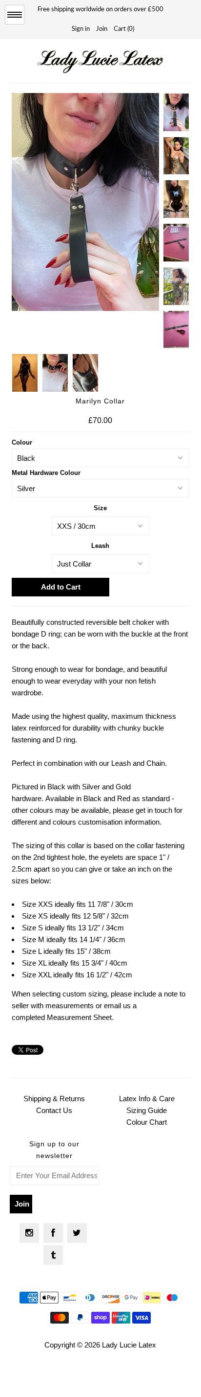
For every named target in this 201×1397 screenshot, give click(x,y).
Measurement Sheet (79, 1017)
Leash (100, 545)
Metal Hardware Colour (46, 472)
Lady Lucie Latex (129, 1345)
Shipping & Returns (54, 1098)
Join (101, 29)
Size (100, 508)
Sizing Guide (146, 1110)
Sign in (81, 29)
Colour (22, 442)
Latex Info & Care (147, 1098)
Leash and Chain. (139, 763)
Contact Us (54, 1110)
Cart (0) (124, 29)
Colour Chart (146, 1122)
